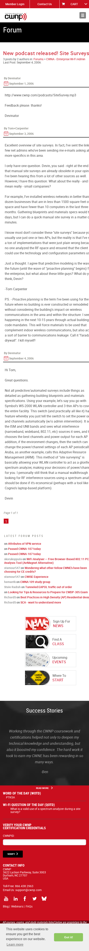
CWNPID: (8, 836)
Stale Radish (12, 587)
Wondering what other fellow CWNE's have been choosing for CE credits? (45, 569)
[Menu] (82, 15)
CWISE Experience (36, 577)
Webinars (17, 906)
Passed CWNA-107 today (24, 549)
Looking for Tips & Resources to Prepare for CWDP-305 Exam (48, 592)
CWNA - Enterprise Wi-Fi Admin (65, 59)
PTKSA (10, 797)
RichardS (10, 597)
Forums (38, 59)
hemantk (10, 582)
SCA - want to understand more (40, 602)
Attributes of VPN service (24, 544)
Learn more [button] (15, 944)
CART (74, 4)
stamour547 (12, 568)
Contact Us (44, 4)
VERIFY (11, 853)
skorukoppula (13, 559)
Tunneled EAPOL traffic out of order (48, 587)
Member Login (14, 4)
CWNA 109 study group (35, 582)
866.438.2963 (24, 886)
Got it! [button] (68, 937)
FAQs (29, 906)
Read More (42, 788)
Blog (6, 906)
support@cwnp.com (28, 890)
